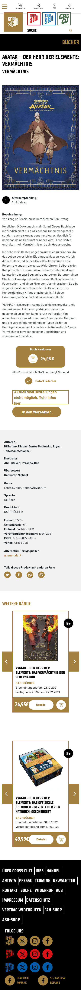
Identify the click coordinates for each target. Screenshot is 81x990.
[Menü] (4, 6)
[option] (40, 662)
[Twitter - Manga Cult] (22, 954)
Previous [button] (6, 661)
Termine (42, 880)
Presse (25, 880)
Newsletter (64, 880)
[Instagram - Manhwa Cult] (35, 967)
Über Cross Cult (17, 870)
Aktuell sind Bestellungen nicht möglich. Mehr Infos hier (35, 397)
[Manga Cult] (10, 954)
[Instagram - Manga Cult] (35, 954)
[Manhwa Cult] (10, 967)
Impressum (12, 900)
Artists (9, 880)
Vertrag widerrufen (21, 910)
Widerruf (44, 890)
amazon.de (11, 555)
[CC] (10, 941)
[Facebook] (47, 941)
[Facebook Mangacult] (47, 954)
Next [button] (75, 661)
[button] (7, 575)
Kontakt (10, 890)
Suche (26, 890)
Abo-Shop (11, 919)
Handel (53, 870)
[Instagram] (35, 941)
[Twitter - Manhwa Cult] (22, 967)
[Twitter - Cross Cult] (22, 941)
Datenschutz (38, 900)
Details (40, 704)
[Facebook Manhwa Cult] (47, 967)
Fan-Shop (53, 910)
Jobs (39, 870)
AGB (59, 890)
